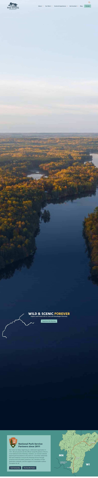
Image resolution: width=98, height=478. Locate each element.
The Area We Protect (29, 468)
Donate (88, 6)
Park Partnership (15, 468)
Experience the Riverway (49, 321)
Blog (81, 6)
